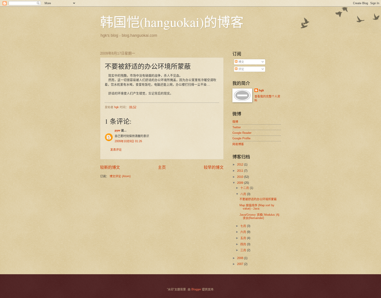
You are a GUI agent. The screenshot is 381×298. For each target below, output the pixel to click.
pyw (117, 130)
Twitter (236, 127)
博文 (240, 61)
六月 (243, 232)
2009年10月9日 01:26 (128, 141)
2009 (240, 182)
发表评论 (116, 149)
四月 (243, 244)
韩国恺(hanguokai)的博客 (172, 22)
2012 (240, 164)
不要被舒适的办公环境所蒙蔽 (258, 199)
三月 (243, 250)
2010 (240, 176)
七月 (243, 226)
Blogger (196, 289)
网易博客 (238, 144)
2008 (240, 258)
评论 (240, 69)
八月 (243, 194)
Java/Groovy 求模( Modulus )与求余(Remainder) (259, 216)
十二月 (245, 187)
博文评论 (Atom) (120, 176)
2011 (240, 170)
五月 (243, 238)
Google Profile (241, 138)
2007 (240, 264)
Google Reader (241, 132)
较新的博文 (110, 167)
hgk (261, 90)
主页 (162, 167)
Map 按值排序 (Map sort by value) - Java (256, 207)
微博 (235, 121)
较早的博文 (214, 167)
